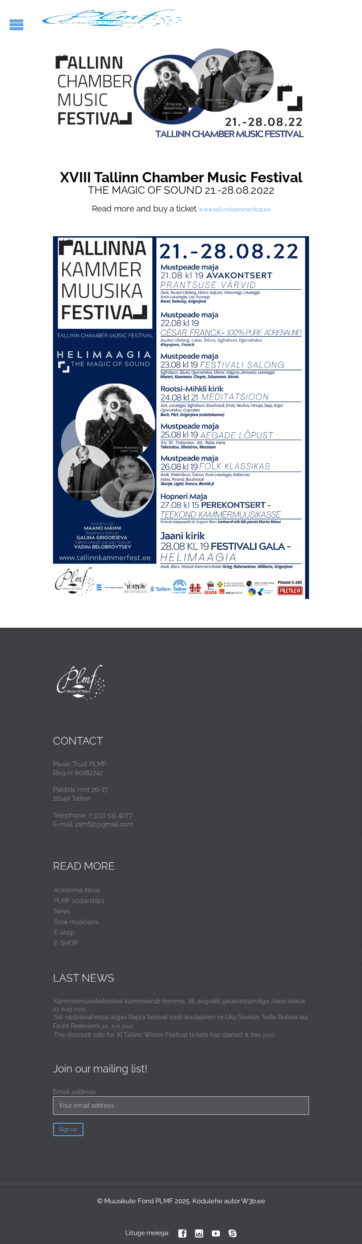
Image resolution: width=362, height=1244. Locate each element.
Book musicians (76, 921)
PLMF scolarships (79, 900)
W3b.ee (253, 1201)
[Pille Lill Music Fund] (113, 19)
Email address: (75, 1092)
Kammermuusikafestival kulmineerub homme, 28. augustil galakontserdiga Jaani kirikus (179, 1001)
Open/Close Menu (16, 24)
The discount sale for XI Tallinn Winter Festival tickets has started (148, 1034)
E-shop (64, 932)
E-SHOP (66, 943)
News (62, 911)
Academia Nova (77, 890)
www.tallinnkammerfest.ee (235, 209)
